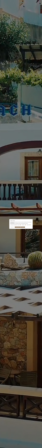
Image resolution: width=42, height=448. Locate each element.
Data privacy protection (25, 223)
